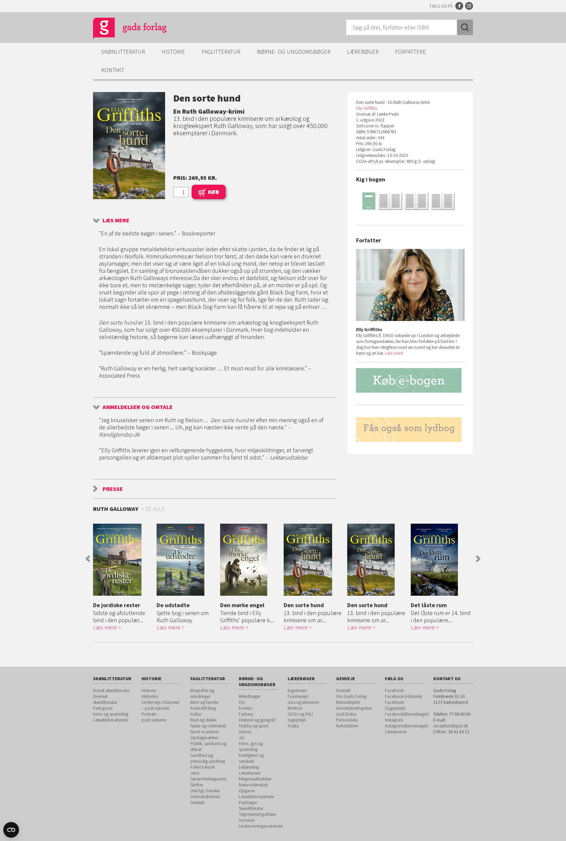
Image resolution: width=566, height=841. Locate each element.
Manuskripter (348, 702)
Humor (245, 732)
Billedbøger (249, 696)
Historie (173, 51)
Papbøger (248, 802)
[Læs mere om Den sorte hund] (314, 560)
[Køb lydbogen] (410, 429)
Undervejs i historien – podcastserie (160, 705)
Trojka (293, 726)
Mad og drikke (203, 720)
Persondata (347, 720)
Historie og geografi (257, 720)
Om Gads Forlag (351, 696)
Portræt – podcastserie (154, 717)
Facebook (459, 6)
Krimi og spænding (110, 714)
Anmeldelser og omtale (138, 407)
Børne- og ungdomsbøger (293, 51)
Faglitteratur (220, 51)
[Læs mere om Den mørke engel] (250, 560)
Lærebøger (363, 51)
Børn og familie (204, 702)
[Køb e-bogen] (410, 380)
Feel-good (102, 708)
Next (478, 558)
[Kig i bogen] (410, 200)
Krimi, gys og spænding (251, 746)
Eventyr (245, 708)
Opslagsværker (204, 737)
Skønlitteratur (123, 51)
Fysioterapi (298, 696)
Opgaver (247, 791)
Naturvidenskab (253, 785)
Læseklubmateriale (110, 720)
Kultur (195, 714)
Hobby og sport (253, 726)
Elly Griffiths (366, 108)
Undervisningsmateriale (261, 826)
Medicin (295, 708)
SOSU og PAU (300, 714)
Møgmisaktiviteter (255, 779)
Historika (150, 696)
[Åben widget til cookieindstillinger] (11, 830)
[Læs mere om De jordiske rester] (123, 560)
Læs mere (116, 220)
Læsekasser (249, 773)
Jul (241, 737)
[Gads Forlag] (123, 29)
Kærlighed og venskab (251, 758)
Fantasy (246, 714)
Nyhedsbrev (347, 726)
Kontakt (112, 70)
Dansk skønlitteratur (111, 690)
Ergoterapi (297, 690)
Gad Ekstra (346, 714)
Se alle (155, 509)
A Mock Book (202, 767)
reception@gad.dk (450, 726)
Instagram (469, 6)
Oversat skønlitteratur (105, 699)
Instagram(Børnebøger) (406, 726)
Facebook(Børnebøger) (407, 714)
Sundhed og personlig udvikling (207, 758)
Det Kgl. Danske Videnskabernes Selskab (205, 796)
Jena (194, 773)
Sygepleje (297, 720)
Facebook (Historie (403, 696)
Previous (87, 558)
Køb (213, 192)
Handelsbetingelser (354, 708)
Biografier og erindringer (202, 693)
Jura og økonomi (303, 702)
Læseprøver (396, 732)
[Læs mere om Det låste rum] (441, 560)
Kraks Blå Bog (203, 708)
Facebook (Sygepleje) (395, 705)
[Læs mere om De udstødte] (187, 560)
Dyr (242, 702)
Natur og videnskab (208, 726)
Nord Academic (204, 732)
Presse (113, 489)
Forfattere (410, 51)
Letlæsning (249, 767)
